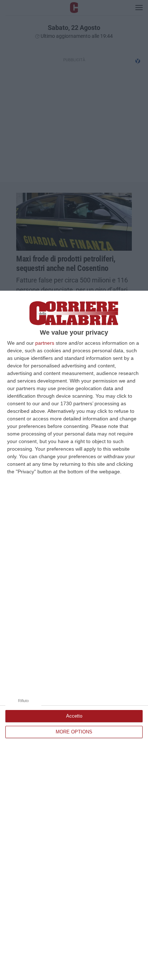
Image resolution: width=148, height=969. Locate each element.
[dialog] (74, 630)
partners (44, 342)
